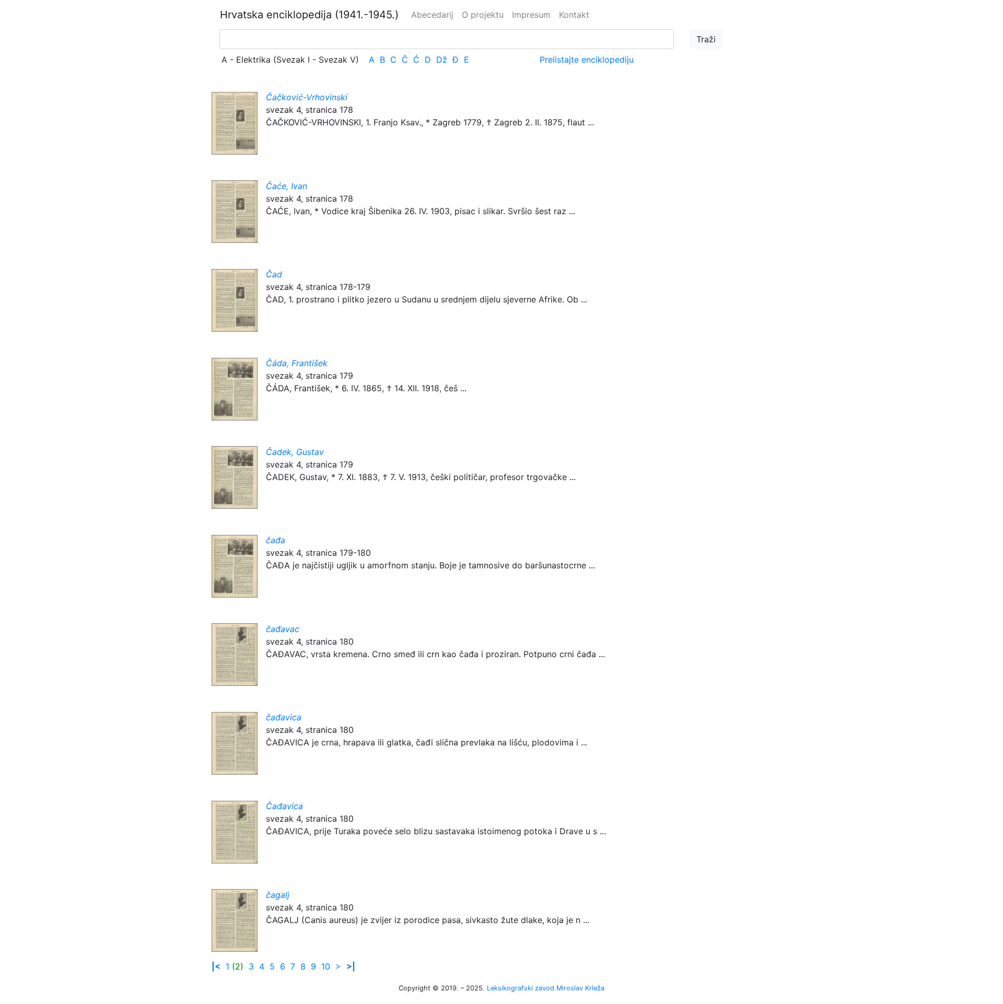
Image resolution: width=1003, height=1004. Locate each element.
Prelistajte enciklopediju (587, 59)
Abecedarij (432, 14)
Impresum (531, 14)
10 (325, 966)
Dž (441, 59)
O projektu (483, 14)
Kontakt (574, 14)
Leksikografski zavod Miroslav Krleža (545, 988)
